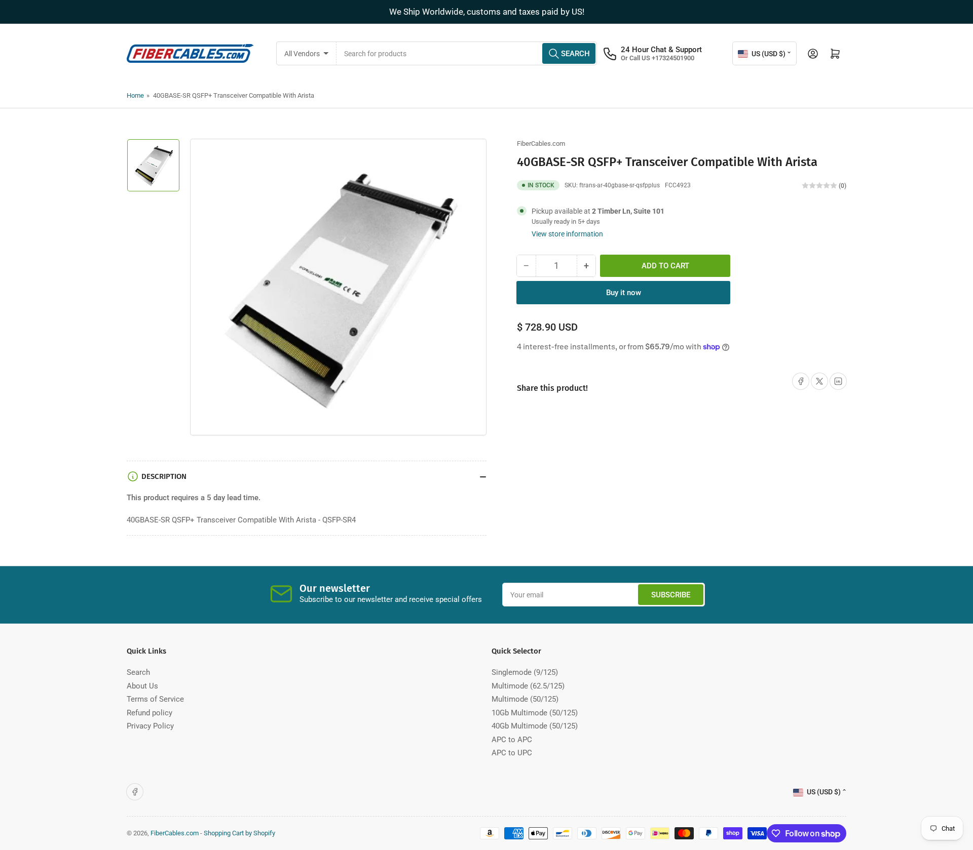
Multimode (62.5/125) (528, 686)
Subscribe (670, 594)
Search (138, 672)
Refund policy (149, 712)
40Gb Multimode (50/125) (535, 726)
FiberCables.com (541, 143)
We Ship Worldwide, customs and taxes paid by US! (486, 12)
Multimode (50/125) (525, 699)
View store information (567, 234)
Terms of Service (155, 699)
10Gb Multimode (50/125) (535, 712)
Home (135, 95)
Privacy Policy (150, 726)
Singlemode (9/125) (525, 672)
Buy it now (623, 292)
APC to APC (512, 739)
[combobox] (466, 53)
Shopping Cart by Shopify (239, 833)
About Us (142, 686)
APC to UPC (512, 752)
